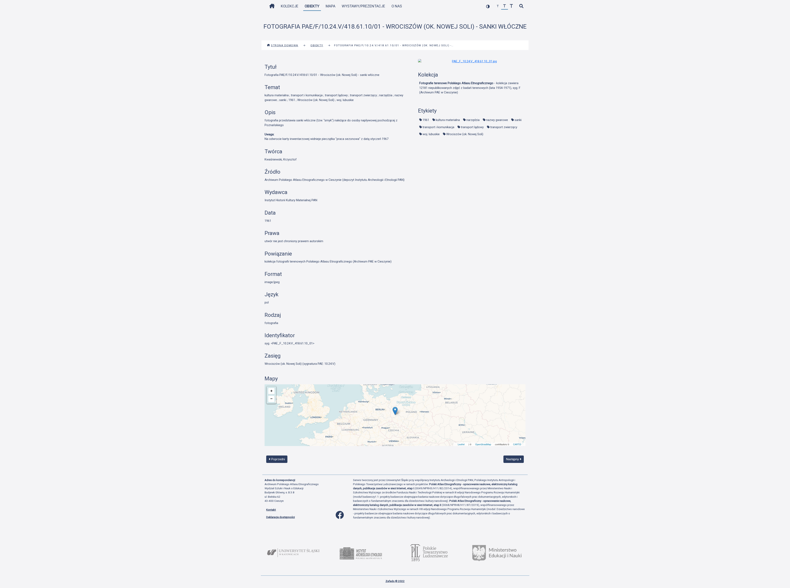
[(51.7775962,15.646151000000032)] (395, 411)
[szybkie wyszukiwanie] (521, 6)
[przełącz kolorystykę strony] (487, 6)
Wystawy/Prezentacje (363, 6)
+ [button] (271, 391)
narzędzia (473, 120)
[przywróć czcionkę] (504, 6)
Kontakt (271, 509)
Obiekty (312, 6)
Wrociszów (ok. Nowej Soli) (464, 134)
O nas (397, 6)
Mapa (330, 6)
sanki (518, 120)
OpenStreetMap (483, 444)
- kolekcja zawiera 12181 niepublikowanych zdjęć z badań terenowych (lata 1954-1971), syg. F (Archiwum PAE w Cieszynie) (469, 87)
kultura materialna (448, 120)
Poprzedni (278, 459)
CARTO (517, 444)
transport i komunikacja (438, 127)
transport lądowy (472, 127)
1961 (426, 120)
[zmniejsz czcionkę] (497, 6)
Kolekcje (289, 6)
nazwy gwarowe (497, 120)
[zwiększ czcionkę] (511, 6)
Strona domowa (284, 45)
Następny (513, 459)
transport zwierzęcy (503, 127)
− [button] (271, 398)
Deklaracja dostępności (280, 517)
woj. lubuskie (431, 134)
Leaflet (461, 444)
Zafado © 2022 (395, 581)
